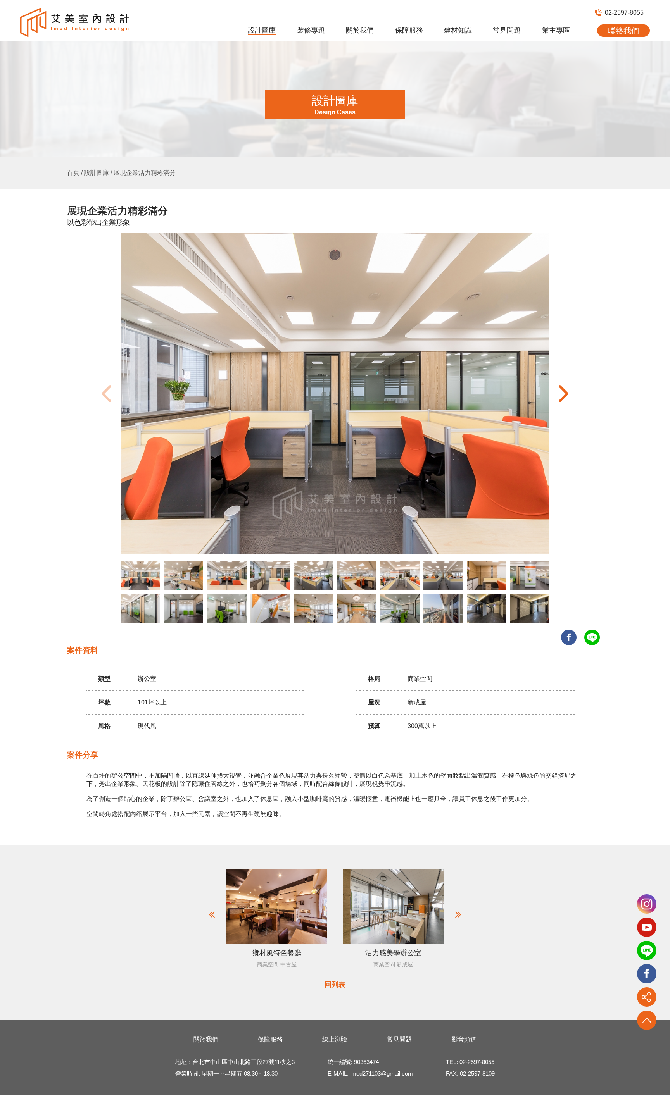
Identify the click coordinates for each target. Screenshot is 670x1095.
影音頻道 (464, 1039)
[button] (563, 393)
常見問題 (507, 30)
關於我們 (360, 30)
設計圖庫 (262, 30)
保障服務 (409, 30)
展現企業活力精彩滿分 (145, 172)
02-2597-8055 (624, 12)
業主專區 (556, 30)
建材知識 (458, 30)
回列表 (335, 984)
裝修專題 (311, 30)
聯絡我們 (623, 30)
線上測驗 (334, 1039)
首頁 (73, 172)
